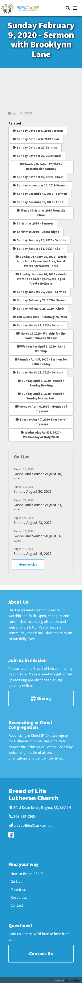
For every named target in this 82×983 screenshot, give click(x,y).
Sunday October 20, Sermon (36, 147)
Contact (17, 905)
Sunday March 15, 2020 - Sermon (39, 325)
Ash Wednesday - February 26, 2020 (41, 317)
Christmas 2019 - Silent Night (37, 232)
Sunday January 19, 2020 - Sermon (41, 240)
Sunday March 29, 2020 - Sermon (39, 372)
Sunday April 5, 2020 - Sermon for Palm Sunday (43, 361)
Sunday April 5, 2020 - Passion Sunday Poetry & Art (42, 396)
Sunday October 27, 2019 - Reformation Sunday (43, 166)
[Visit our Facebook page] (40, 835)
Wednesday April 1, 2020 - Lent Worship (43, 348)
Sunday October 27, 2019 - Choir (39, 177)
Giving (43, 698)
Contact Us (41, 953)
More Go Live (28, 564)
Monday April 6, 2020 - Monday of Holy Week (43, 408)
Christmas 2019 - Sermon (34, 223)
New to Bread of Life (27, 873)
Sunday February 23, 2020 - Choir (40, 309)
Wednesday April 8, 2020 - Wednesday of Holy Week (42, 434)
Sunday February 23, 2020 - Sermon (41, 300)
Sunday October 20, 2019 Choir (38, 156)
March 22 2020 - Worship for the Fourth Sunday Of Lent (43, 335)
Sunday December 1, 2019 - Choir (39, 202)
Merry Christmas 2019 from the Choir (42, 212)
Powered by (59, 980)
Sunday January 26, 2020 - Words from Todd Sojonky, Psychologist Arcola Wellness (42, 279)
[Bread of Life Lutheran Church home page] (22, 8)
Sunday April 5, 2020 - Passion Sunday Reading (42, 383)
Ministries (18, 889)
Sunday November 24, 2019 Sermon (41, 185)
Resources (19, 897)
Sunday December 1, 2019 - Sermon (41, 194)
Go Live (16, 881)
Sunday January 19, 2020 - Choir (39, 248)
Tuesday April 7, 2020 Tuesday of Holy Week (42, 421)
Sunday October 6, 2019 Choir (37, 139)
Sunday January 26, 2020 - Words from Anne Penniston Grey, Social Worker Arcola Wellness (42, 261)
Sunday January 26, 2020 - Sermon (41, 292)
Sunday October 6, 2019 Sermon (39, 131)
